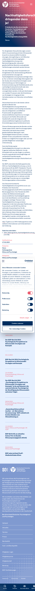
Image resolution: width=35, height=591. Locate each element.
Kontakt (23, 578)
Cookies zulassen (17, 323)
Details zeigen (24, 318)
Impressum (5, 578)
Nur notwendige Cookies (17, 329)
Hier (3, 222)
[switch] (30, 298)
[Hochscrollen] (32, 577)
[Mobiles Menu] (31, 4)
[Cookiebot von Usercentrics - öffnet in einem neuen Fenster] (25, 261)
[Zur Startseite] (13, 4)
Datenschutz (14, 578)
